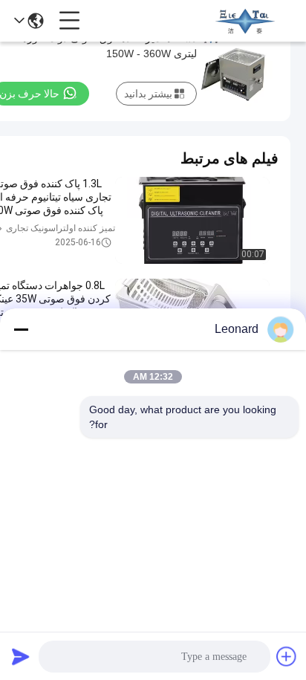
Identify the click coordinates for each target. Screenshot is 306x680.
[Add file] (286, 656)
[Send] (21, 656)
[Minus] (21, 329)
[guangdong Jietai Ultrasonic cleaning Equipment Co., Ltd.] (245, 20)
